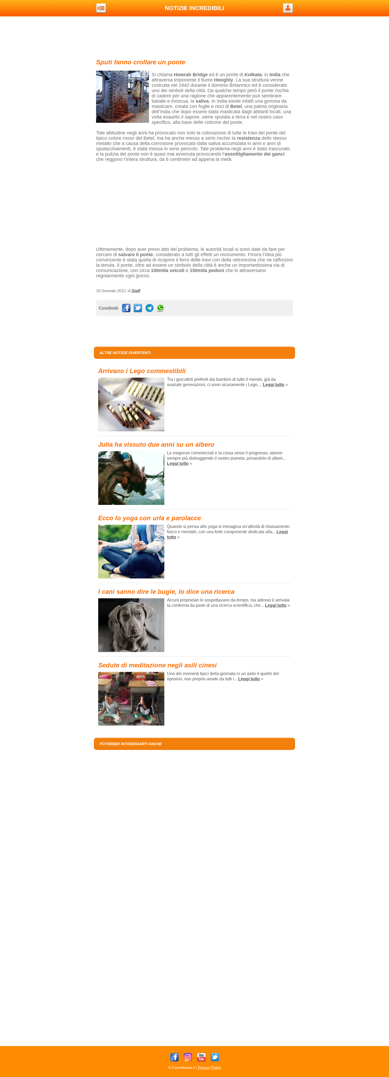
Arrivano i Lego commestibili (142, 370)
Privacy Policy (209, 1067)
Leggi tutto (273, 384)
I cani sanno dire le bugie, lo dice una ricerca (166, 591)
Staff (136, 290)
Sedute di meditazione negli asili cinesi (157, 665)
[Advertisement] (194, 36)
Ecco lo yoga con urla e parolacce (149, 518)
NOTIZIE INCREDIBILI (194, 8)
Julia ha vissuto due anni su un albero (156, 444)
